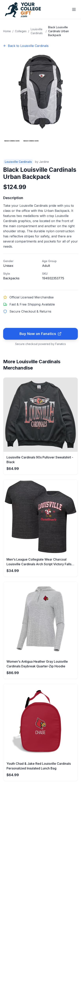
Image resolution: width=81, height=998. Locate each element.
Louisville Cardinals (37, 31)
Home (7, 31)
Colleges (21, 31)
